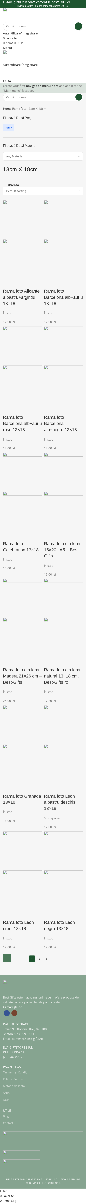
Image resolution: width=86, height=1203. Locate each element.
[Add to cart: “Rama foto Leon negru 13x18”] (7, 958)
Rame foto (19, 109)
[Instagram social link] (14, 1013)
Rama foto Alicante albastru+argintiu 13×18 (21, 297)
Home (7, 109)
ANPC (6, 1093)
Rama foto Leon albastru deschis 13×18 (59, 802)
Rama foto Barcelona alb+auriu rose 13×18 (22, 423)
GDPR (6, 1099)
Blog (6, 1116)
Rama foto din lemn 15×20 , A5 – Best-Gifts (63, 550)
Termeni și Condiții (15, 1072)
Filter (9, 127)
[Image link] (24, 987)
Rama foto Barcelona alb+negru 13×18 (60, 423)
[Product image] (22, 258)
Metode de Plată (14, 1086)
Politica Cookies (13, 1079)
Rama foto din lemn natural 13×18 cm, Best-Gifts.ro (63, 676)
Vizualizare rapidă (8, 283)
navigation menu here (42, 86)
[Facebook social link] (7, 1013)
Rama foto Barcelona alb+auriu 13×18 (63, 297)
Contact (8, 1123)
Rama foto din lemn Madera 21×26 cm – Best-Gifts (22, 676)
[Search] (78, 26)
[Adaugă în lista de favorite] (18, 283)
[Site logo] (23, 14)
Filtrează (13, 185)
